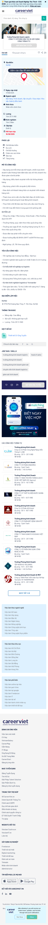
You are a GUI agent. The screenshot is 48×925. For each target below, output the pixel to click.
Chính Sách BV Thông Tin (11, 800)
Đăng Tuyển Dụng (8, 773)
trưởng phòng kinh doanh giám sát (16, 365)
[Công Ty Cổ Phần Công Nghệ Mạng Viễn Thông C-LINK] (8, 451)
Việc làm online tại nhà (13, 684)
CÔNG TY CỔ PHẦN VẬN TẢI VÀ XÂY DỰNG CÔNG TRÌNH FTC (24, 40)
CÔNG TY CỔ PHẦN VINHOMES (25, 465)
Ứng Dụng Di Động (8, 753)
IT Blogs (5, 750)
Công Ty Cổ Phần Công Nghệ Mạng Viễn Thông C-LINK (28, 451)
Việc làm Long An (11, 660)
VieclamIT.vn (6, 833)
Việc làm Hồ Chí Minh (12, 648)
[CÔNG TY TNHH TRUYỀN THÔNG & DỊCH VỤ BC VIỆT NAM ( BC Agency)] (8, 479)
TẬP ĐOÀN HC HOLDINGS (23, 565)
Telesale (5, 862)
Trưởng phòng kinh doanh (24, 490)
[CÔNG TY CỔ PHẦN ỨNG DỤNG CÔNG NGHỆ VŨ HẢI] (8, 550)
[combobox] (22, 18)
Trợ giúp (5, 819)
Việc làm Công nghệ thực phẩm (16, 633)
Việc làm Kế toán (11, 612)
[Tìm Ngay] (44, 18)
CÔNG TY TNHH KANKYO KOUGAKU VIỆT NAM (28, 535)
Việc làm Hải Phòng (12, 666)
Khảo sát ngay (35, 6)
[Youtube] (10, 894)
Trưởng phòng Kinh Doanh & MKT (27, 575)
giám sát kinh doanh (10, 374)
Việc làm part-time (12, 687)
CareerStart (6, 759)
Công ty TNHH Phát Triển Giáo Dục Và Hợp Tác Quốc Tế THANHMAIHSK (29, 578)
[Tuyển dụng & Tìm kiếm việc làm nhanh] (24, 11)
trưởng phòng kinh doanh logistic (15, 355)
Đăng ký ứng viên (8, 762)
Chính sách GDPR (8, 803)
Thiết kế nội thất (8, 850)
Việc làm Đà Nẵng (11, 663)
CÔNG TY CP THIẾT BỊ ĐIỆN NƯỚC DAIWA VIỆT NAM (28, 494)
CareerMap (6, 744)
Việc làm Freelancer (12, 693)
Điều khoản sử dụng (9, 809)
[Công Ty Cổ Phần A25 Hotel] (8, 509)
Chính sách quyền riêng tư (11, 812)
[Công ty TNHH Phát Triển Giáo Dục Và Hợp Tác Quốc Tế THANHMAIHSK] (8, 578)
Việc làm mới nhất (8, 734)
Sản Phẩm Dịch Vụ (8, 783)
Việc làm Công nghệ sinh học (15, 627)
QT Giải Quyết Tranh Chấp (11, 815)
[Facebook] (2, 894)
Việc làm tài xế (10, 699)
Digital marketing (8, 853)
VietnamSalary (7, 740)
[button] (45, 2)
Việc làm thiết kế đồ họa (13, 705)
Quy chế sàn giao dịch (10, 806)
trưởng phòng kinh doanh (12, 360)
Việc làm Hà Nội (10, 651)
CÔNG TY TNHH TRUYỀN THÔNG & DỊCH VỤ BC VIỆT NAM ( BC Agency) (28, 479)
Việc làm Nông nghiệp (13, 624)
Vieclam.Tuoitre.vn (9, 829)
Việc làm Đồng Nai (11, 657)
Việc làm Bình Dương (12, 654)
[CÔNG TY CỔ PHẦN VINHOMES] (8, 466)
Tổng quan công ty (19, 53)
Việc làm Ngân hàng (12, 621)
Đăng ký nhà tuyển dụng (11, 786)
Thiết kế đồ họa (7, 856)
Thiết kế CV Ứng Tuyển (17, 335)
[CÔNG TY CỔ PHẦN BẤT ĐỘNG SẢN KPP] (8, 522)
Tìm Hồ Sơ (5, 776)
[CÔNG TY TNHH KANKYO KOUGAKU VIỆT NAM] (8, 535)
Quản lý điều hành (15, 101)
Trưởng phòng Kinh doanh (24, 447)
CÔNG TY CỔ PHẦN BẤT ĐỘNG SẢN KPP (28, 521)
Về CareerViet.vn (8, 797)
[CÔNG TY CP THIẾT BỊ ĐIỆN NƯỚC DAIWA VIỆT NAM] (8, 494)
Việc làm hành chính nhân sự (15, 702)
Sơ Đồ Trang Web (8, 756)
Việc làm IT (9, 696)
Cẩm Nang (5, 747)
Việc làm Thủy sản (11, 630)
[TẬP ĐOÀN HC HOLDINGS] (8, 565)
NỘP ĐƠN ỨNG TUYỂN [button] (24, 45)
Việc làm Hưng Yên (12, 669)
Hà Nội (8, 65)
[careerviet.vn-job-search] (10, 881)
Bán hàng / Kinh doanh (14, 99)
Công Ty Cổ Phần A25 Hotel (24, 508)
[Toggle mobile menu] (3, 11)
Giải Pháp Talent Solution (11, 779)
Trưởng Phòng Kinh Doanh (25, 475)
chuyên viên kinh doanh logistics (15, 369)
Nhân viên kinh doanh (10, 865)
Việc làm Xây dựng (11, 615)
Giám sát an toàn (8, 859)
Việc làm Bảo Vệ (11, 618)
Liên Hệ (5, 836)
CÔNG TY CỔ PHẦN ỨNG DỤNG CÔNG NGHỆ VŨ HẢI (27, 550)
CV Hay (4, 737)
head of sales (36, 355)
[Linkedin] (6, 894)
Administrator (7, 869)
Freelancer (6, 846)
